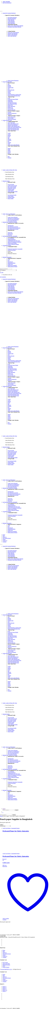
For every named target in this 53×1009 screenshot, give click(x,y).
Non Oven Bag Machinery (13, 219)
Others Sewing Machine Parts (14, 95)
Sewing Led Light (11, 109)
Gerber (9, 133)
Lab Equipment (11, 238)
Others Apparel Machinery (13, 80)
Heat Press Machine (12, 18)
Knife (9, 98)
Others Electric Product (12, 266)
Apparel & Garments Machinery (9, 13)
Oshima (9, 142)
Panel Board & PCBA (12, 103)
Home (4, 534)
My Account (5, 962)
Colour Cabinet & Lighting (13, 244)
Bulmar (9, 135)
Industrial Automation (7, 257)
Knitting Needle (11, 189)
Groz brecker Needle (12, 195)
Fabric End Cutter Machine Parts (14, 127)
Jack (9, 88)
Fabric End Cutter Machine (13, 32)
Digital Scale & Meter (12, 243)
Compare (4, 541)
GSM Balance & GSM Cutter (14, 240)
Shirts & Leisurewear (12, 113)
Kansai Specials (11, 89)
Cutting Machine (11, 21)
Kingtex (9, 91)
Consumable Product (7, 245)
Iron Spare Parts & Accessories (14, 227)
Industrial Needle (6, 181)
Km (8, 141)
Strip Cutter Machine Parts (13, 123)
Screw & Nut (10, 108)
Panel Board (10, 261)
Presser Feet (10, 105)
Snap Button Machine (12, 17)
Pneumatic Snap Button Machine (14, 26)
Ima (8, 137)
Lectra (9, 134)
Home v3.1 (5, 990)
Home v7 (4, 991)
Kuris (9, 136)
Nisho (9, 149)
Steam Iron (10, 232)
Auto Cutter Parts (11, 122)
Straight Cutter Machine (13, 33)
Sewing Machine (11, 22)
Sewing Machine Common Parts (14, 94)
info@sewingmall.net (7, 2)
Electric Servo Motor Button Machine (15, 25)
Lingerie (9, 112)
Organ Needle (11, 196)
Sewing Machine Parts (7, 81)
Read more (5, 866)
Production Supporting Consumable (15, 249)
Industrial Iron (11, 225)
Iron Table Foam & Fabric (13, 229)
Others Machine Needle (12, 191)
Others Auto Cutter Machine (13, 144)
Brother (9, 85)
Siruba (9, 92)
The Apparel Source (7, 538)
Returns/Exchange (6, 964)
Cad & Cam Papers (12, 250)
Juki (8, 84)
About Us (5, 537)
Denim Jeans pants (11, 116)
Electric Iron (10, 233)
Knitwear (10, 114)
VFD (9, 259)
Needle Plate (10, 101)
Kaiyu (9, 153)
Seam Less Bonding (12, 119)
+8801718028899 (6, 1)
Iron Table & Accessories (13, 226)
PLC (9, 260)
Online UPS (10, 264)
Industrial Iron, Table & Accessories (10, 222)
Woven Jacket (10, 118)
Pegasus (9, 86)
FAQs (4, 966)
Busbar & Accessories (12, 265)
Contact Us (5, 540)
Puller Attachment (11, 106)
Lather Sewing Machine (13, 217)
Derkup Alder (10, 87)
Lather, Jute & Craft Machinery (9, 213)
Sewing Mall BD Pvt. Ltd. (6, 969)
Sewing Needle (11, 184)
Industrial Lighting (11, 263)
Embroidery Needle (12, 188)
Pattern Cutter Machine (12, 34)
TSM (9, 143)
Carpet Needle (11, 190)
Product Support (6, 967)
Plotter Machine (11, 19)
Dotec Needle (10, 198)
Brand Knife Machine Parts (13, 128)
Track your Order (6, 963)
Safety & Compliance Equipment (14, 242)
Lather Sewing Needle (12, 185)
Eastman (9, 140)
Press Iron (10, 234)
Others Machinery (11, 23)
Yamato (9, 93)
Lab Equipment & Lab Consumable (10, 236)
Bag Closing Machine (12, 220)
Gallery (4, 539)
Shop (4, 535)
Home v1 (4, 986)
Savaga (9, 151)
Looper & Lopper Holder (13, 99)
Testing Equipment (11, 239)
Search (4, 808)
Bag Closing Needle (12, 186)
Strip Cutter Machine (12, 36)
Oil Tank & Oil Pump (12, 102)
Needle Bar (10, 100)
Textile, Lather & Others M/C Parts (10, 170)
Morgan (9, 139)
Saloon (9, 148)
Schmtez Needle (11, 197)
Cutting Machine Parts (7, 120)
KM (8, 156)
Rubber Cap (10, 107)
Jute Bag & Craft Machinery (13, 218)
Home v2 (4, 987)
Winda (9, 150)
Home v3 (4, 988)
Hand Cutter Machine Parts (13, 129)
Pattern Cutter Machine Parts (13, 126)
